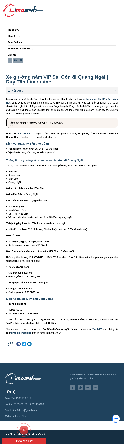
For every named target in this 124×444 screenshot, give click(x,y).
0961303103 (21, 404)
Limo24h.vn (21, 416)
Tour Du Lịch (15, 42)
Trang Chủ (13, 30)
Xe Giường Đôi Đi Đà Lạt (21, 48)
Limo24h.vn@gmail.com (24, 410)
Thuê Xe (12, 36)
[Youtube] (88, 387)
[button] (18, 344)
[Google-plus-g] (95, 387)
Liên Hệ (12, 54)
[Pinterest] (80, 387)
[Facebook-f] (72, 387)
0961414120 (37, 404)
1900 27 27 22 (24, 441)
